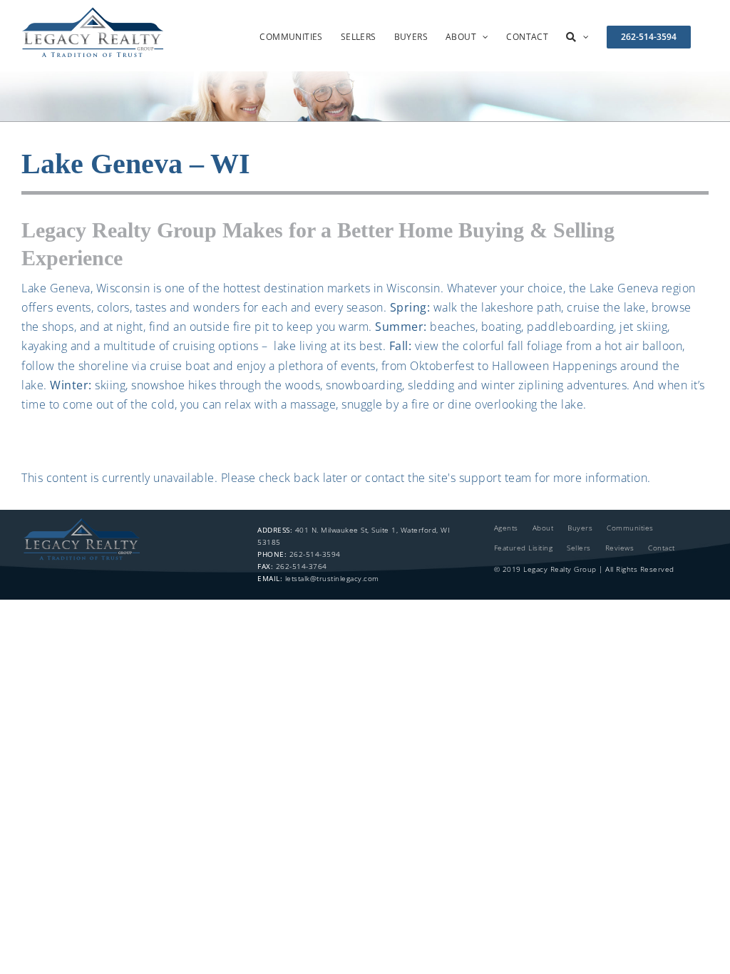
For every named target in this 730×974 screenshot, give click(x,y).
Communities (630, 528)
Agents (506, 528)
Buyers (579, 528)
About (543, 528)
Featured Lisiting (523, 548)
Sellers (579, 548)
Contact (661, 548)
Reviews (619, 548)
